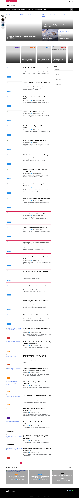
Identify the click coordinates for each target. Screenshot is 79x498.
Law (62, 473)
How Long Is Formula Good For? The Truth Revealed (36, 198)
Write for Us (57, 82)
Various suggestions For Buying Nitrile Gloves (35, 227)
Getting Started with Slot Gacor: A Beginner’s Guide (36, 67)
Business (9, 76)
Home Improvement (10, 431)
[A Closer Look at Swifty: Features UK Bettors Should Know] (24, 27)
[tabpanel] (16, 477)
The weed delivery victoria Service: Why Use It (35, 213)
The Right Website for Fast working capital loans (35, 285)
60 (32, 462)
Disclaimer (30, 9)
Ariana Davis (26, 332)
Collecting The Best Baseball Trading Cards (34, 140)
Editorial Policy (39, 9)
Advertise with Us (16, 9)
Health (44, 35)
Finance (60, 35)
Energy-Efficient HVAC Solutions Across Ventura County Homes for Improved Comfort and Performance (35, 437)
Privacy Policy (58, 79)
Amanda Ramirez (28, 69)
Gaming (45, 22)
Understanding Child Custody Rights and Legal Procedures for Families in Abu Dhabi (62, 477)
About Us (8, 9)
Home (56, 71)
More (45, 9)
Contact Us (24, 9)
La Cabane (10, 5)
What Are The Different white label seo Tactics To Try (36, 314)
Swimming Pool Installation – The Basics (33, 111)
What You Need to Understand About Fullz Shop (35, 155)
